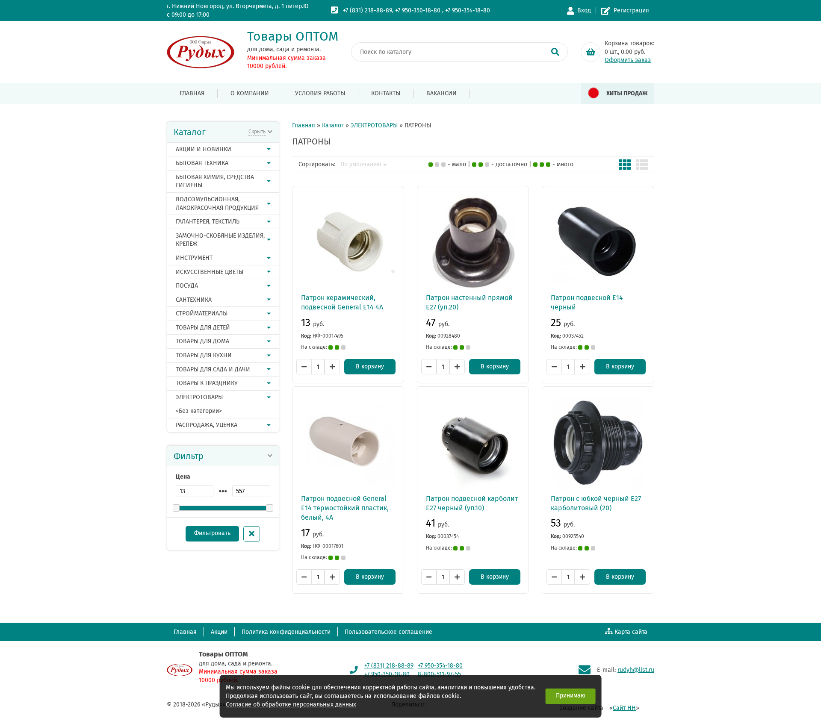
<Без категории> (199, 411)
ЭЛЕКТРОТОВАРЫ (199, 397)
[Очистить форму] (251, 533)
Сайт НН (624, 708)
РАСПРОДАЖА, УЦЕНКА (206, 425)
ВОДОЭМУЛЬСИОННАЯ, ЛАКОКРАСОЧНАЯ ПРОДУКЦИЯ (217, 204)
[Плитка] (625, 165)
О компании (249, 93)
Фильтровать (212, 533)
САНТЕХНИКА (194, 299)
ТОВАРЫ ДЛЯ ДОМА (202, 341)
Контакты (385, 93)
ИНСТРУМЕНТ (194, 258)
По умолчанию (360, 164)
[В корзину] (590, 52)
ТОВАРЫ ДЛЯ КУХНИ (204, 355)
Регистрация (631, 10)
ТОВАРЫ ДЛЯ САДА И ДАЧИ (213, 369)
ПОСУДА (187, 285)
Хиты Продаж (627, 93)
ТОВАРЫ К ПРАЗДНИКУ (207, 383)
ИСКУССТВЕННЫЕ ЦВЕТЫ (209, 272)
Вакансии (441, 93)
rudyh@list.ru (635, 670)
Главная (192, 93)
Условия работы (320, 93)
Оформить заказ (628, 60)
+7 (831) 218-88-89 (367, 10)
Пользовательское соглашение (388, 632)
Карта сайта (630, 632)
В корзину (370, 366)
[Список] (642, 165)
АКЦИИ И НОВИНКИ (203, 149)
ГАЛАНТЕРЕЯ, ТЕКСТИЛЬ (207, 221)
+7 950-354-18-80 (467, 10)
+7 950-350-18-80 (417, 10)
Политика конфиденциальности (286, 632)
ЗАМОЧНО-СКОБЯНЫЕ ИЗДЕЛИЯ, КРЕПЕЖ (220, 240)
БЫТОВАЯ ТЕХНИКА (202, 163)
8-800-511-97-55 (439, 674)
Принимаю (570, 695)
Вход (584, 10)
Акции (219, 632)
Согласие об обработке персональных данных (291, 704)
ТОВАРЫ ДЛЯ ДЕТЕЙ (203, 327)
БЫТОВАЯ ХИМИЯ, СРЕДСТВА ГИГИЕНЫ (215, 181)
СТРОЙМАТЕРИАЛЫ (201, 313)
